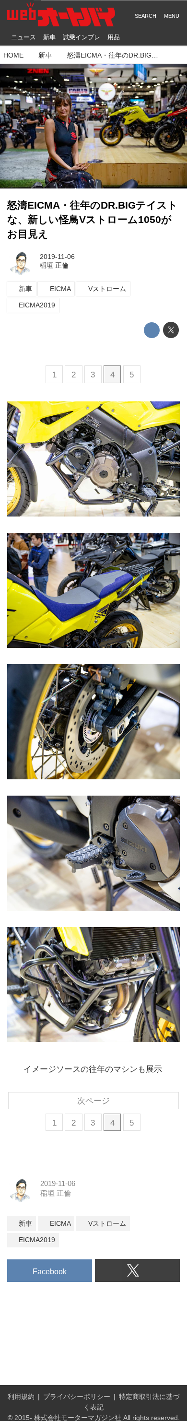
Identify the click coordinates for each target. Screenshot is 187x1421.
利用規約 (21, 1396)
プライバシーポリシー (76, 1396)
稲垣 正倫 (54, 265)
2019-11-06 (57, 256)
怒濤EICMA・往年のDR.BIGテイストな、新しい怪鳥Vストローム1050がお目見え (92, 220)
